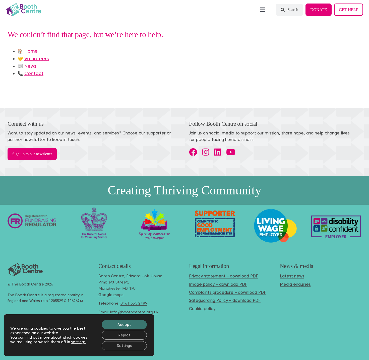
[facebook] (193, 152)
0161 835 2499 (133, 303)
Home (31, 51)
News (30, 66)
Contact (33, 73)
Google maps (111, 295)
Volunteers (36, 58)
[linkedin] (217, 152)
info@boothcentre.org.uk (134, 312)
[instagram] (205, 152)
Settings (124, 346)
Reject (124, 335)
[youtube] (230, 152)
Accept (124, 325)
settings (78, 342)
